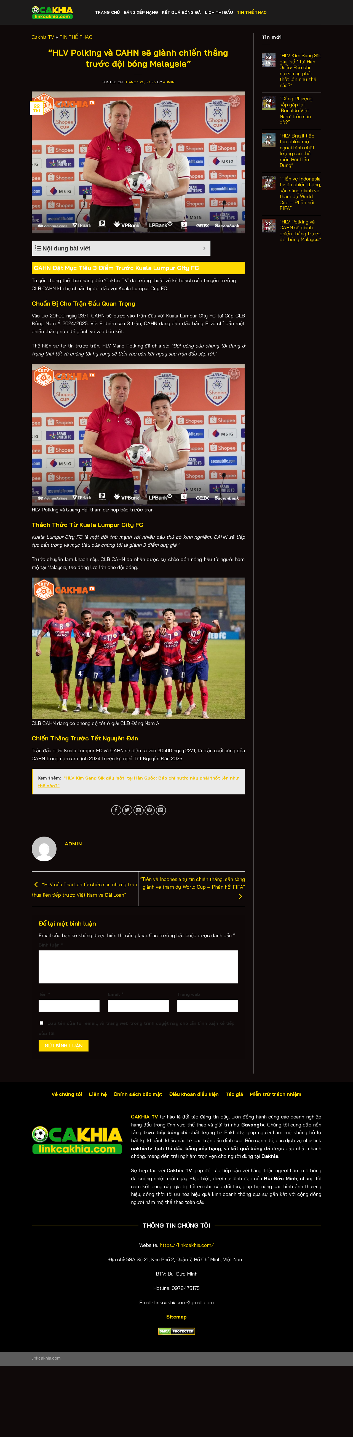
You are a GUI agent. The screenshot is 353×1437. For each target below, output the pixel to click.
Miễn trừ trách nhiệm (275, 1094)
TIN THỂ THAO (252, 12)
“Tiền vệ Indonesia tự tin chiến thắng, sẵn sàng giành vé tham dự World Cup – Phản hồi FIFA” (192, 883)
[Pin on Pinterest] (150, 810)
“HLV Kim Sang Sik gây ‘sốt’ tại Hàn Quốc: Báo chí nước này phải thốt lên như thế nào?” (300, 70)
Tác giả (235, 1094)
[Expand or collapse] (204, 248)
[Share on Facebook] (116, 810)
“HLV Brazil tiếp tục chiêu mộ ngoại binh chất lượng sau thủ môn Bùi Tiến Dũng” (297, 150)
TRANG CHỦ (107, 12)
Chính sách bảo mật (138, 1094)
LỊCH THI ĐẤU (219, 12)
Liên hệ (98, 1094)
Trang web (188, 994)
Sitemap (176, 1317)
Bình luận (51, 945)
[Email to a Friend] (138, 810)
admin (169, 82)
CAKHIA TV (144, 1117)
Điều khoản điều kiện (194, 1094)
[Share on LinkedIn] (161, 810)
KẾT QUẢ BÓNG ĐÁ (181, 12)
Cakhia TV (43, 37)
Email (116, 994)
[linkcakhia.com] (59, 12)
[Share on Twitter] (127, 810)
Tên (44, 994)
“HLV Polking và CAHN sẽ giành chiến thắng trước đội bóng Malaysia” (300, 230)
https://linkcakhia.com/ (187, 1245)
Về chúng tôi (67, 1094)
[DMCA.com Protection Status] (176, 1331)
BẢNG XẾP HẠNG (141, 12)
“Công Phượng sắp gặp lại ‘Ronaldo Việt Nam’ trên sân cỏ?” (296, 110)
